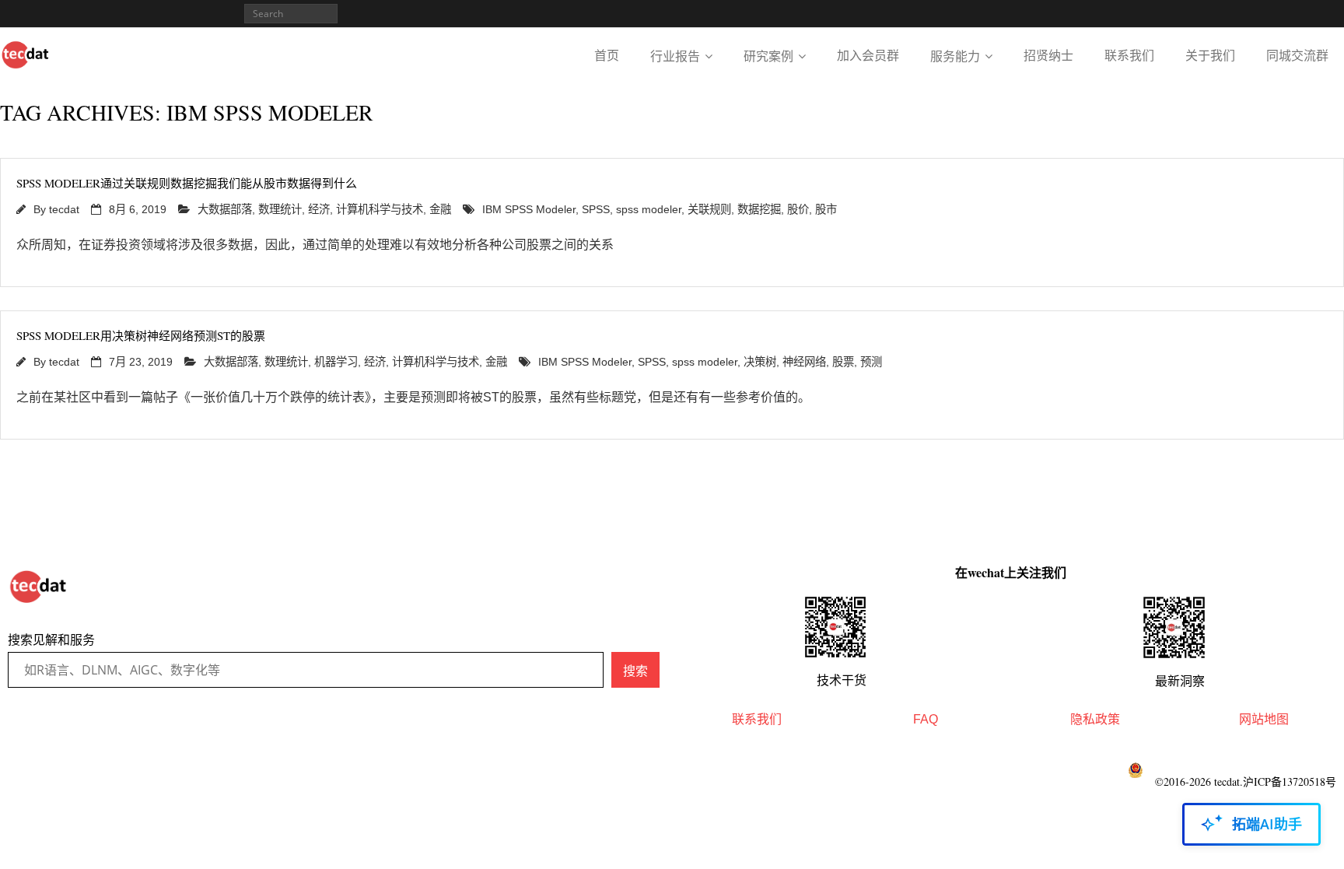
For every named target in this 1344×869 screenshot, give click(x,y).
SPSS (596, 209)
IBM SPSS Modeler (529, 209)
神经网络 (804, 362)
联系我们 (1129, 55)
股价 (798, 209)
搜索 (635, 670)
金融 (440, 209)
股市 (826, 209)
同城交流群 (1297, 55)
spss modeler (648, 209)
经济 (319, 209)
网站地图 (1264, 719)
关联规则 (709, 209)
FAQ (925, 719)
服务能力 (955, 56)
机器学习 (336, 362)
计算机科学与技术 (379, 209)
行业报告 (675, 56)
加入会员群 (868, 55)
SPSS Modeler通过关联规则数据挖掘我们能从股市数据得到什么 (186, 183)
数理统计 (280, 209)
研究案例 (768, 56)
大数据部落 (225, 209)
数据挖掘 (759, 209)
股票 (843, 362)
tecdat (64, 209)
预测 (871, 362)
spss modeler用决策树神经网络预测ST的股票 (140, 335)
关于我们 (1210, 55)
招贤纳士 (1048, 55)
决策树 (760, 362)
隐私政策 (1095, 719)
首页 (606, 55)
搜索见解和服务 (51, 639)
